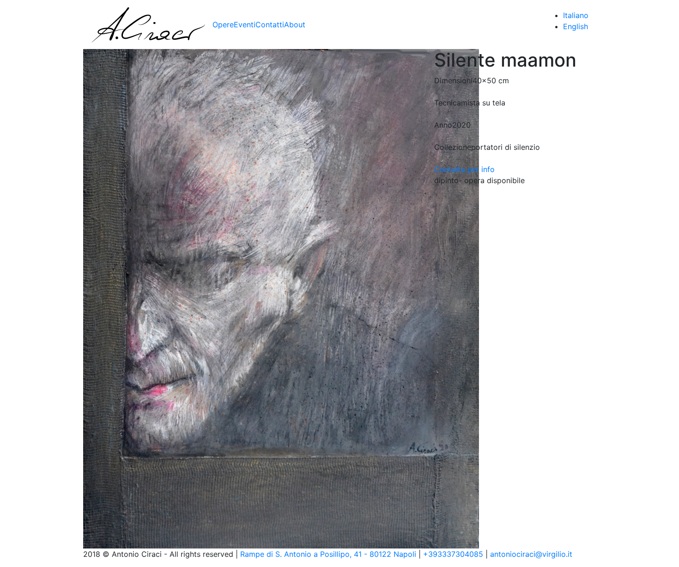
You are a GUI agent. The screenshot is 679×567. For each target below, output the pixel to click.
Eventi (244, 24)
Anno (443, 124)
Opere (223, 24)
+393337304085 (453, 554)
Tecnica (447, 102)
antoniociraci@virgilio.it (531, 554)
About (294, 24)
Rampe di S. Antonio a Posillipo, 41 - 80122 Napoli (328, 554)
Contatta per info (464, 169)
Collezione (452, 147)
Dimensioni (453, 80)
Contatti (269, 24)
